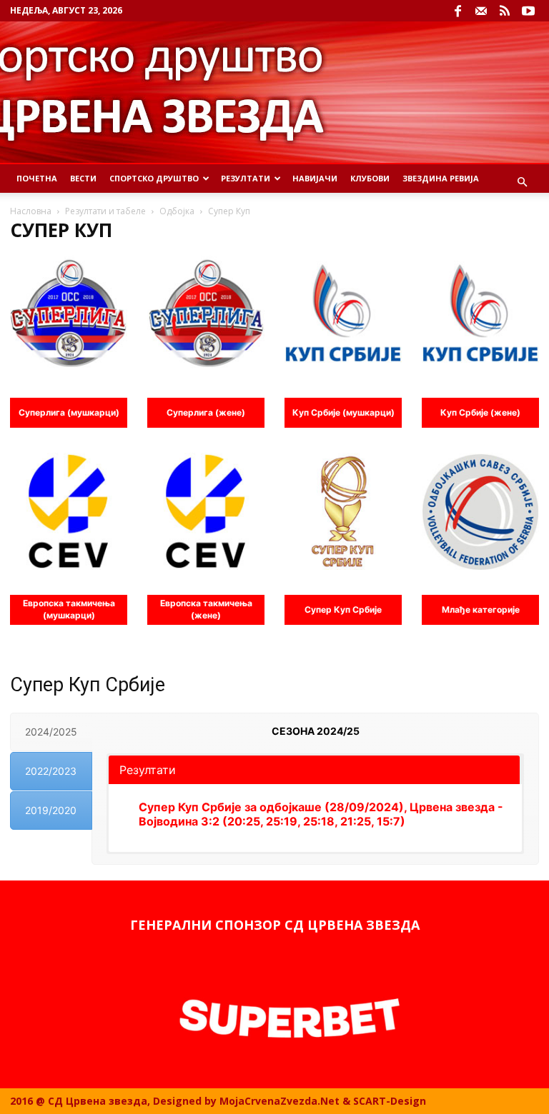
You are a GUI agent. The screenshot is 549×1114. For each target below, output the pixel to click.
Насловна (30, 211)
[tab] (51, 732)
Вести (83, 178)
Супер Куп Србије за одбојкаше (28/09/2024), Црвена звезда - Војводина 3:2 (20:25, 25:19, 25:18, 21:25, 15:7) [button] (321, 814)
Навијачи (314, 178)
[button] (522, 182)
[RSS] (504, 10)
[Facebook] (457, 10)
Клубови (370, 178)
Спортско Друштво (154, 178)
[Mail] (481, 10)
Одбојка (176, 211)
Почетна (36, 178)
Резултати (245, 178)
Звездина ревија (440, 178)
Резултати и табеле (105, 211)
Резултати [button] (147, 770)
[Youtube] (528, 10)
